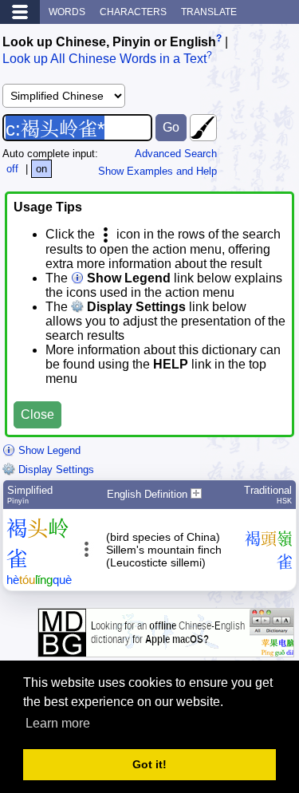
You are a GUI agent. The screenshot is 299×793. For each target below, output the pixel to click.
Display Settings (54, 469)
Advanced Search (176, 154)
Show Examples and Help (157, 171)
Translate (209, 12)
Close (37, 414)
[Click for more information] (165, 649)
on (41, 169)
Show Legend (48, 450)
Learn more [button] (58, 723)
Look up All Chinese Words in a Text (104, 59)
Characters (133, 12)
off (12, 169)
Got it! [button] (149, 764)
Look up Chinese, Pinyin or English (109, 42)
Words (67, 12)
